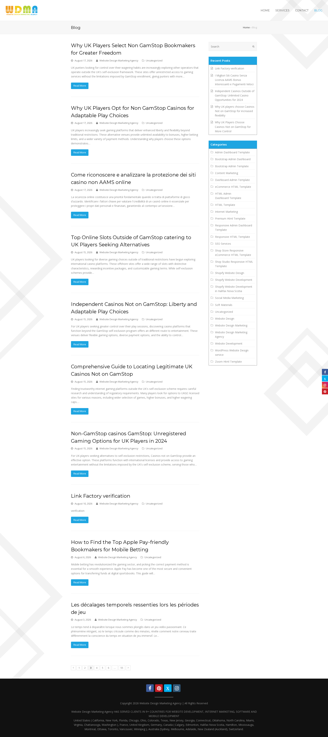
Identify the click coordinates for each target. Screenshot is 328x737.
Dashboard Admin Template (232, 180)
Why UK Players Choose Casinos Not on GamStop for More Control (233, 126)
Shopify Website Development (233, 280)
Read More (79, 85)
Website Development (228, 343)
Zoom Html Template (228, 361)
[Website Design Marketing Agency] (22, 10)
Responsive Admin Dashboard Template (233, 228)
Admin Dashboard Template (232, 152)
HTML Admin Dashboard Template (228, 196)
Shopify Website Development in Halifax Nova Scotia (233, 289)
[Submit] (253, 46)
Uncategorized (154, 60)
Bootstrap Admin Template (232, 166)
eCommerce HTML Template (233, 187)
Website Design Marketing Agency (118, 60)
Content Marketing (226, 173)
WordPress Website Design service (231, 353)
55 (122, 667)
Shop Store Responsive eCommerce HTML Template (233, 253)
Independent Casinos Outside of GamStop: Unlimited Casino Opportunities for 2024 (234, 95)
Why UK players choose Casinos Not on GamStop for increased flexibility (234, 111)
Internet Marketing (226, 211)
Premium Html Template (230, 218)
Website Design (224, 318)
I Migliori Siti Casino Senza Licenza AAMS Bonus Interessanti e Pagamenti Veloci (234, 80)
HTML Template (225, 205)
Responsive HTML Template (232, 237)
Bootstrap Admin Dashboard (233, 159)
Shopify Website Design (229, 273)
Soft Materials (223, 305)
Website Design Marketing (231, 325)
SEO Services (223, 243)
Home (246, 27)
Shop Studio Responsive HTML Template (234, 264)
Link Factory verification (100, 496)
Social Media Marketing (229, 298)
